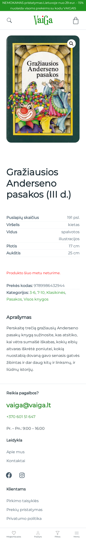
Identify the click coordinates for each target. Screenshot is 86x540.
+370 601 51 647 (20, 416)
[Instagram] (22, 475)
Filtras (57, 536)
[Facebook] (9, 475)
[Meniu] (77, 533)
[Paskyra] (38, 533)
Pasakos (14, 299)
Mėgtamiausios (13, 536)
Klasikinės (55, 292)
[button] (71, 43)
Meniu (77, 536)
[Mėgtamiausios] (14, 533)
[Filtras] (57, 533)
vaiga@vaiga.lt (28, 405)
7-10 (41, 292)
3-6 (33, 292)
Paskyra (38, 536)
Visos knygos (36, 299)
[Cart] (76, 20)
